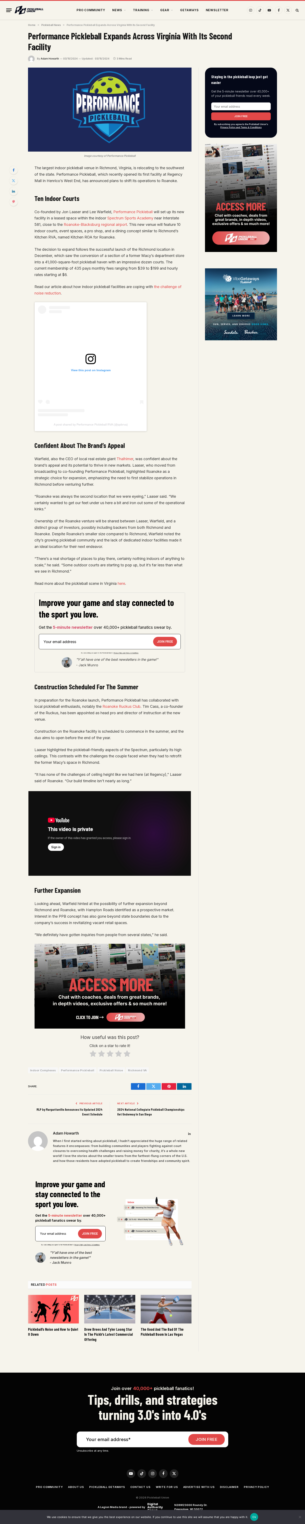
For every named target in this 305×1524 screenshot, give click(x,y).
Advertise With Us (199, 1487)
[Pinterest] (13, 202)
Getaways (189, 10)
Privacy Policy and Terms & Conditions (126, 653)
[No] (300, 1517)
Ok (254, 1517)
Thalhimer (125, 459)
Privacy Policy (256, 1487)
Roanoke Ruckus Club (121, 706)
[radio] (92, 1054)
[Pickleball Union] (29, 10)
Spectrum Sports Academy (130, 218)
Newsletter (217, 10)
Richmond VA (137, 1070)
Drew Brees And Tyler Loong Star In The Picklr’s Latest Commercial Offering (108, 1334)
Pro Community (91, 10)
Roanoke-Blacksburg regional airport (95, 224)
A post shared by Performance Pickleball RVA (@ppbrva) (91, 424)
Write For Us (167, 1487)
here (121, 583)
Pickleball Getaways (107, 1487)
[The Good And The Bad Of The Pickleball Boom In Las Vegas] (166, 1309)
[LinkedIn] (13, 191)
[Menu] (9, 10)
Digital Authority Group (154, 1507)
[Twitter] (13, 180)
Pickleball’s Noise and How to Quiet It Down (53, 1332)
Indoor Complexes (43, 1070)
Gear (164, 10)
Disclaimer (229, 1487)
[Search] (297, 10)
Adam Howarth (50, 58)
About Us (76, 1487)
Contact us (140, 1487)
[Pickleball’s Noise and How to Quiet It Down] (53, 1309)
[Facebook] (13, 170)
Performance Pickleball (133, 212)
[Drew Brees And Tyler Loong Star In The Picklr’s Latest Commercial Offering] (109, 1309)
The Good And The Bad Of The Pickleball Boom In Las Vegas (162, 1332)
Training (141, 10)
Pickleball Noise (111, 1070)
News (117, 10)
